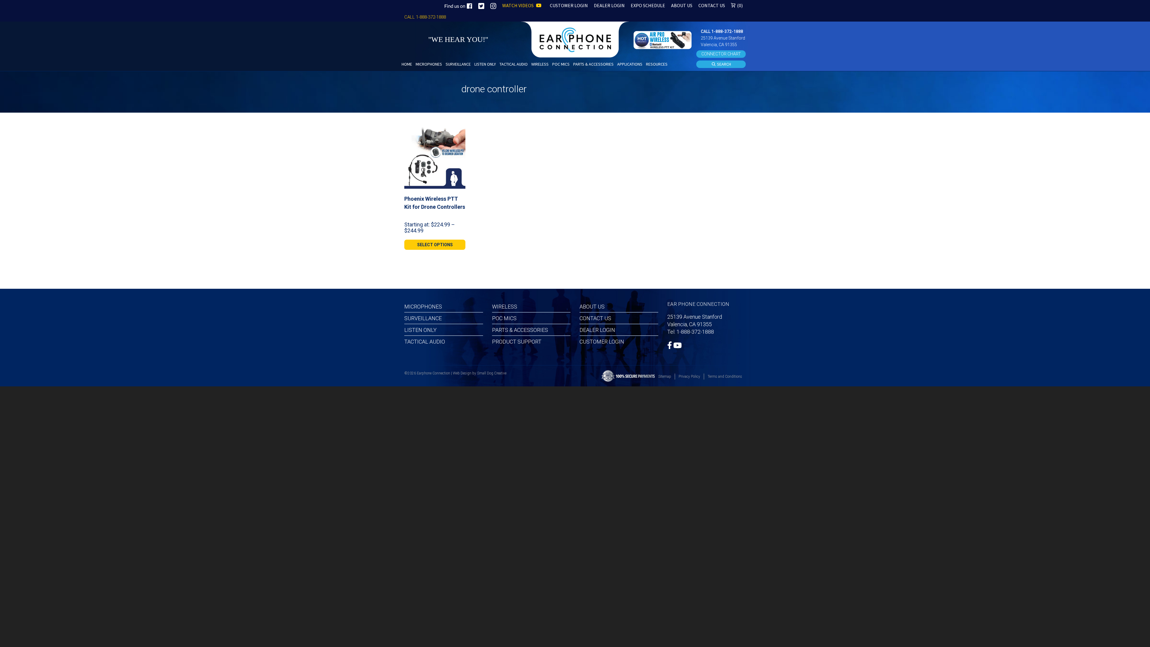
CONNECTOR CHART (721, 54)
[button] (663, 39)
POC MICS (504, 318)
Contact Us (595, 318)
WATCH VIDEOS (518, 5)
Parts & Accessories (520, 330)
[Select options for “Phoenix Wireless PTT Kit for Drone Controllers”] (458, 134)
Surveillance (423, 318)
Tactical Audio (424, 341)
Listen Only (420, 330)
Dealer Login (597, 330)
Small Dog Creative (491, 373)
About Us (592, 306)
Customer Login (601, 341)
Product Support (516, 341)
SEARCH (723, 64)
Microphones (423, 306)
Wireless (504, 306)
